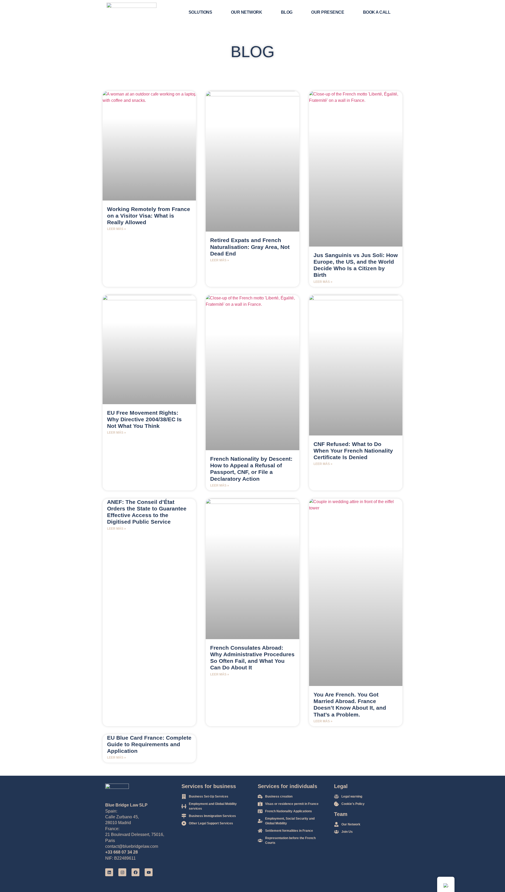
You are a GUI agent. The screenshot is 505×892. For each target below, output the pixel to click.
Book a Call (377, 12)
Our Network (246, 12)
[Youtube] (149, 872)
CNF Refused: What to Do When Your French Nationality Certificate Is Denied (353, 450)
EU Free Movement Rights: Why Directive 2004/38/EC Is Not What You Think (144, 419)
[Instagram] (122, 872)
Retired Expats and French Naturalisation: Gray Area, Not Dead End (250, 246)
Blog (286, 12)
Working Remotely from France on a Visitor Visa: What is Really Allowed (148, 215)
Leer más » (116, 229)
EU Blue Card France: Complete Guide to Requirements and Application (149, 744)
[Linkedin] (109, 872)
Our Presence (327, 12)
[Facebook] (135, 872)
